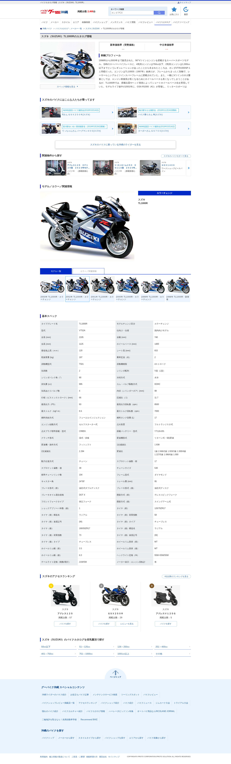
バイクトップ (48, 738)
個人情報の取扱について (59, 757)
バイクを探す (65, 624)
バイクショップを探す (115, 738)
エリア (76, 22)
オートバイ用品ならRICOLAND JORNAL (156, 711)
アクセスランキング (88, 703)
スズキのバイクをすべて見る (176, 156)
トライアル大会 (181, 703)
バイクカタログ (163, 22)
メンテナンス (116, 22)
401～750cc (47, 654)
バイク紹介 (128, 703)
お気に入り (174, 14)
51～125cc (84, 646)
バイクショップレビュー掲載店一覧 (58, 703)
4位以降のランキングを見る (176, 576)
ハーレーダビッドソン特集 (121, 711)
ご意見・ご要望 (78, 757)
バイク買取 (130, 22)
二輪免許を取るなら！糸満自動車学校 (59, 719)
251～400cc (162, 646)
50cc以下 (45, 646)
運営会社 (103, 757)
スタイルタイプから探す (89, 738)
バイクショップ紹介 (110, 703)
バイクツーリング (181, 22)
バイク (45, 22)
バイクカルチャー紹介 (72, 711)
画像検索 (86, 22)
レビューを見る (127, 624)
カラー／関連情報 (88, 271)
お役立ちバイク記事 (79, 694)
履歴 (186, 14)
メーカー (55, 22)
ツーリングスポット (130, 694)
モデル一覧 (56, 271)
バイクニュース (144, 703)
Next (189, 168)
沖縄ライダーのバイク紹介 (54, 694)
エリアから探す (136, 738)
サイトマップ (185, 2)
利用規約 (44, 757)
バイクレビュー (146, 22)
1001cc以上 (123, 654)
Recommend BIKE (89, 719)
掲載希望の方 (92, 757)
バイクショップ (100, 22)
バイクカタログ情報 (96, 711)
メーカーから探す (66, 738)
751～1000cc (86, 654)
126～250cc (123, 646)
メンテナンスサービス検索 (105, 694)
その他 (159, 654)
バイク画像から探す (156, 738)
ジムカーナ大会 (163, 703)
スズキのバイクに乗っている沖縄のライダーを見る (115, 144)
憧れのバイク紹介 (50, 711)
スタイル (66, 22)
